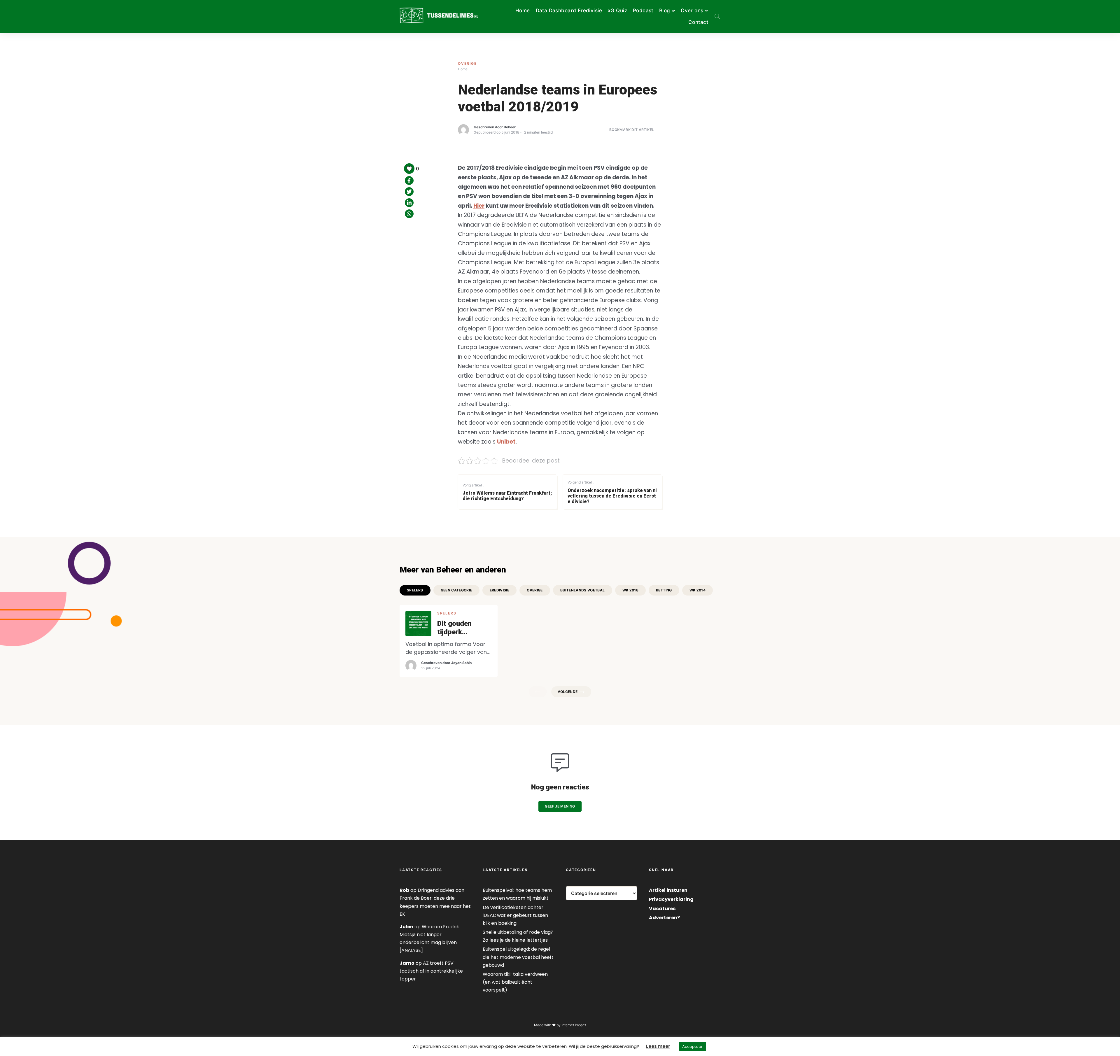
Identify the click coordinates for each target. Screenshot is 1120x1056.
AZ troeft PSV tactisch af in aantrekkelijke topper (431, 971)
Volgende (568, 691)
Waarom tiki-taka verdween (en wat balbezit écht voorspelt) (515, 982)
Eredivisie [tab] (500, 590)
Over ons (692, 10)
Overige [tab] (535, 590)
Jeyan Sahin (461, 663)
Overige (467, 63)
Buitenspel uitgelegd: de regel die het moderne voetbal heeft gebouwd (518, 957)
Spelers (446, 613)
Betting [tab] (664, 590)
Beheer (510, 127)
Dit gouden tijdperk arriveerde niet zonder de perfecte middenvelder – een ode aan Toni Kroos (464, 627)
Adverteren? (664, 917)
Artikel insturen (668, 890)
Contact (698, 22)
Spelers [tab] (415, 590)
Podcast (643, 10)
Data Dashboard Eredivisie (569, 10)
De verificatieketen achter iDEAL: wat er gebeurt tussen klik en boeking (515, 915)
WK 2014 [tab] (698, 590)
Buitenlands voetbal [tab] (582, 590)
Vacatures (662, 908)
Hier (478, 206)
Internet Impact (573, 1025)
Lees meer (658, 1046)
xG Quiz (617, 10)
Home (522, 10)
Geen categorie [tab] (456, 590)
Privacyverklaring (671, 899)
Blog (664, 10)
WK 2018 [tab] (630, 590)
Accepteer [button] (692, 1046)
